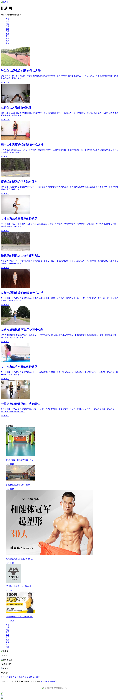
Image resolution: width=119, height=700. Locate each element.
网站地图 (36, 677)
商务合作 (12, 677)
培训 (7, 36)
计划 (7, 24)
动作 (7, 627)
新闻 (7, 26)
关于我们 (4, 677)
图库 (7, 34)
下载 (7, 38)
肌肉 (7, 21)
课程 (7, 41)
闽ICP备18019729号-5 (49, 681)
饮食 (7, 29)
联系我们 (20, 677)
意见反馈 (28, 677)
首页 (7, 19)
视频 (7, 31)
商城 (7, 43)
